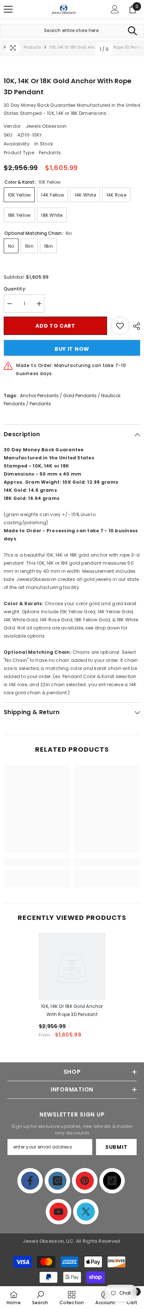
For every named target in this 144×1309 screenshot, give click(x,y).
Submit (116, 1147)
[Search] (132, 31)
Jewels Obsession (46, 126)
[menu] (8, 9)
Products (32, 47)
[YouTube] (58, 1211)
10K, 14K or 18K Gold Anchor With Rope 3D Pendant (72, 1010)
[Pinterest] (84, 1180)
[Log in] (115, 9)
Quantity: (15, 289)
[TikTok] (112, 1180)
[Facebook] (30, 1180)
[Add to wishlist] (120, 326)
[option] (72, 988)
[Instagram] (57, 1180)
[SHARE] (134, 326)
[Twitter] (86, 1211)
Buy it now (72, 349)
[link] (37, 862)
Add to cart (55, 325)
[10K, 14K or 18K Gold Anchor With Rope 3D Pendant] (72, 966)
